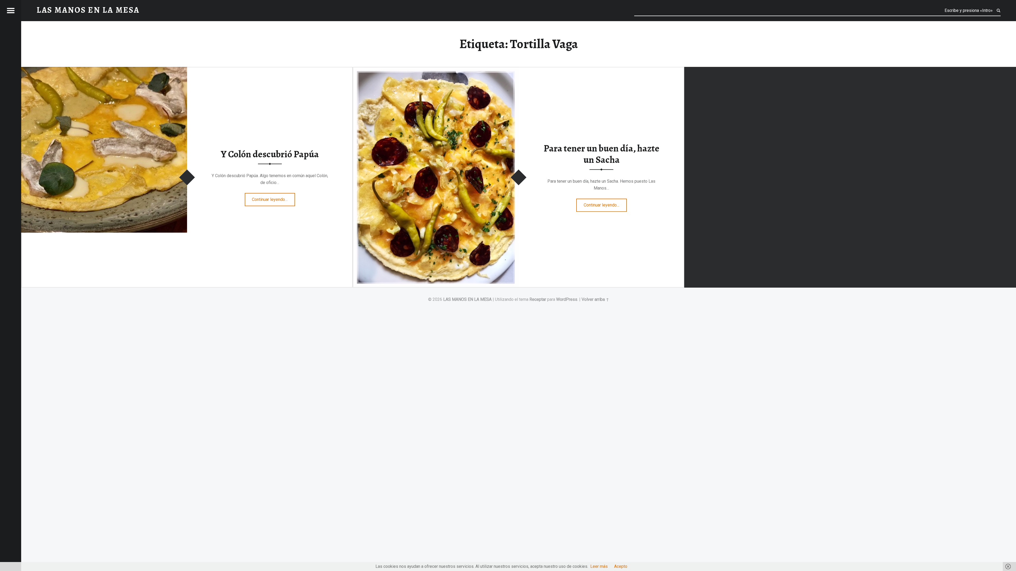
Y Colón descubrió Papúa (270, 154)
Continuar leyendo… (273, 198)
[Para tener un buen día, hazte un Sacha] (436, 70)
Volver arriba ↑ (595, 299)
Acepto (620, 566)
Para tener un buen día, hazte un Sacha (601, 154)
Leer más (599, 566)
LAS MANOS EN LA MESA (467, 299)
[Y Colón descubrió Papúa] (104, 70)
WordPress (566, 299)
